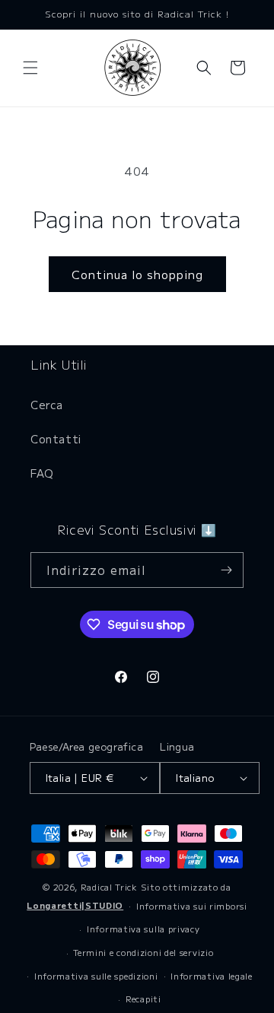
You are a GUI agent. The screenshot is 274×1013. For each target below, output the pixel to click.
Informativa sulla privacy (143, 928)
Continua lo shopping (137, 274)
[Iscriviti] (226, 570)
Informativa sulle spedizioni (96, 976)
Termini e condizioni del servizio (143, 952)
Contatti (55, 438)
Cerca (46, 404)
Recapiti (143, 998)
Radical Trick (109, 887)
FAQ (42, 473)
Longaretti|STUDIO (75, 905)
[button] (30, 67)
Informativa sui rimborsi (191, 906)
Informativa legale (211, 976)
